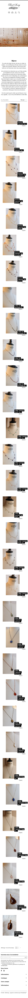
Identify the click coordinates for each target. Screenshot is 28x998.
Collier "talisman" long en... (19, 777)
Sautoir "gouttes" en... (22, 123)
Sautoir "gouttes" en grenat (21, 279)
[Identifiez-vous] (16, 12)
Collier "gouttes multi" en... (19, 411)
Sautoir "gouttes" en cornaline (18, 253)
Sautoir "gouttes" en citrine (21, 227)
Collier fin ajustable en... (19, 306)
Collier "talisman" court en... (18, 619)
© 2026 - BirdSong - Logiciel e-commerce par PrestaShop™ (14, 992)
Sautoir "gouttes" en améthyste (21, 174)
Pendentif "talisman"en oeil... (22, 907)
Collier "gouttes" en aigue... (18, 515)
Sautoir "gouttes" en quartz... (18, 201)
